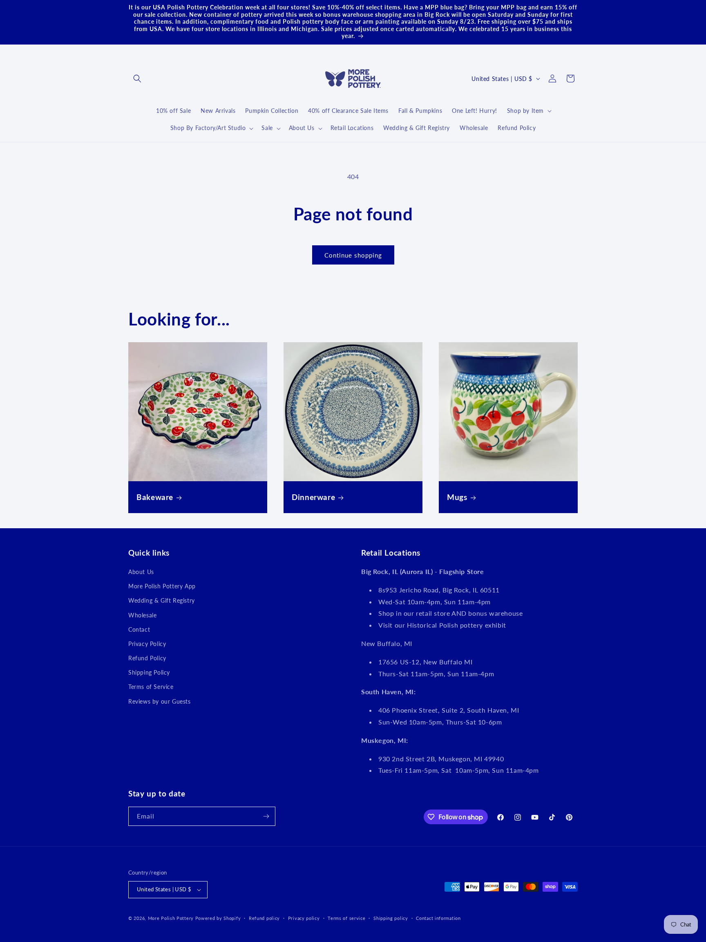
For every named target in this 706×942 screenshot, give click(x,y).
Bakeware (154, 497)
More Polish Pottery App (162, 586)
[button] (137, 78)
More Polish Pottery (171, 918)
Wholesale (142, 615)
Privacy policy (304, 918)
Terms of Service (151, 686)
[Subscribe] (266, 816)
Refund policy (264, 918)
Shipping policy (390, 918)
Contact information (438, 918)
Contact (139, 629)
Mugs (457, 497)
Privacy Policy (147, 643)
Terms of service (346, 918)
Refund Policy (147, 658)
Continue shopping (353, 255)
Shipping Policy (149, 672)
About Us (141, 571)
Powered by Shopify (218, 918)
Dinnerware (313, 497)
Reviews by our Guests (159, 701)
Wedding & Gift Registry (161, 600)
